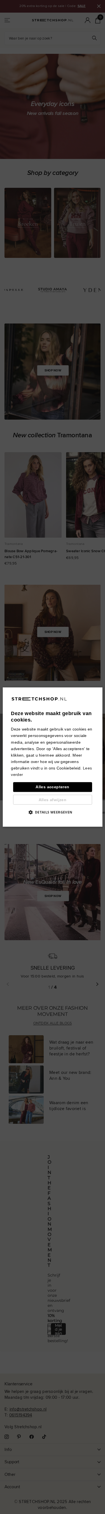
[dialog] (52, 757)
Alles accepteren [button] (52, 787)
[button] (52, 812)
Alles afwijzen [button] (53, 800)
